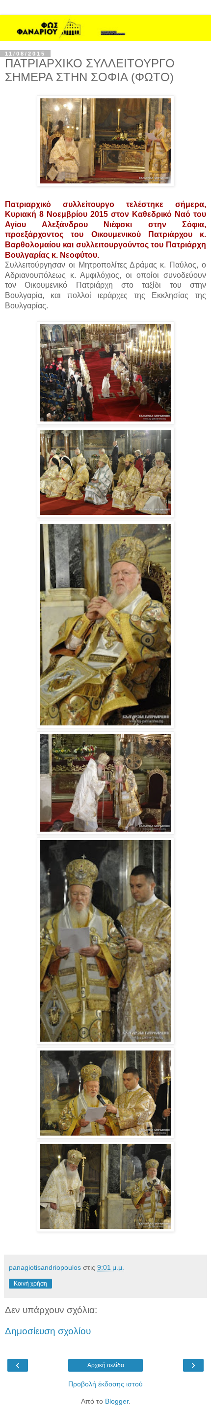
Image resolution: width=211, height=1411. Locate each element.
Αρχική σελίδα (105, 1365)
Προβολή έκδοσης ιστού (105, 1384)
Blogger (117, 1401)
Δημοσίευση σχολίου (48, 1331)
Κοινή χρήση (30, 1283)
